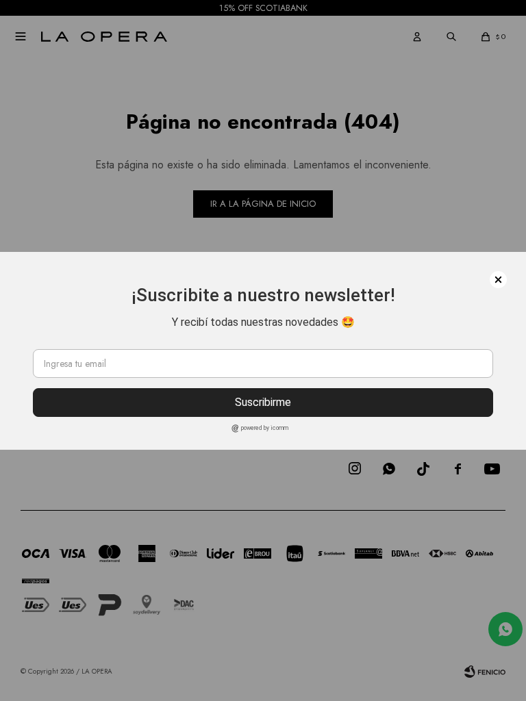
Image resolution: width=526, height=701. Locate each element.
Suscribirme (263, 402)
